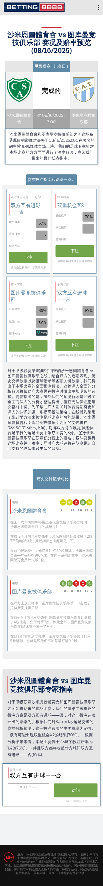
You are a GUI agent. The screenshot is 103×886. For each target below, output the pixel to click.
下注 (28, 257)
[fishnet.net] (34, 6)
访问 (76, 790)
